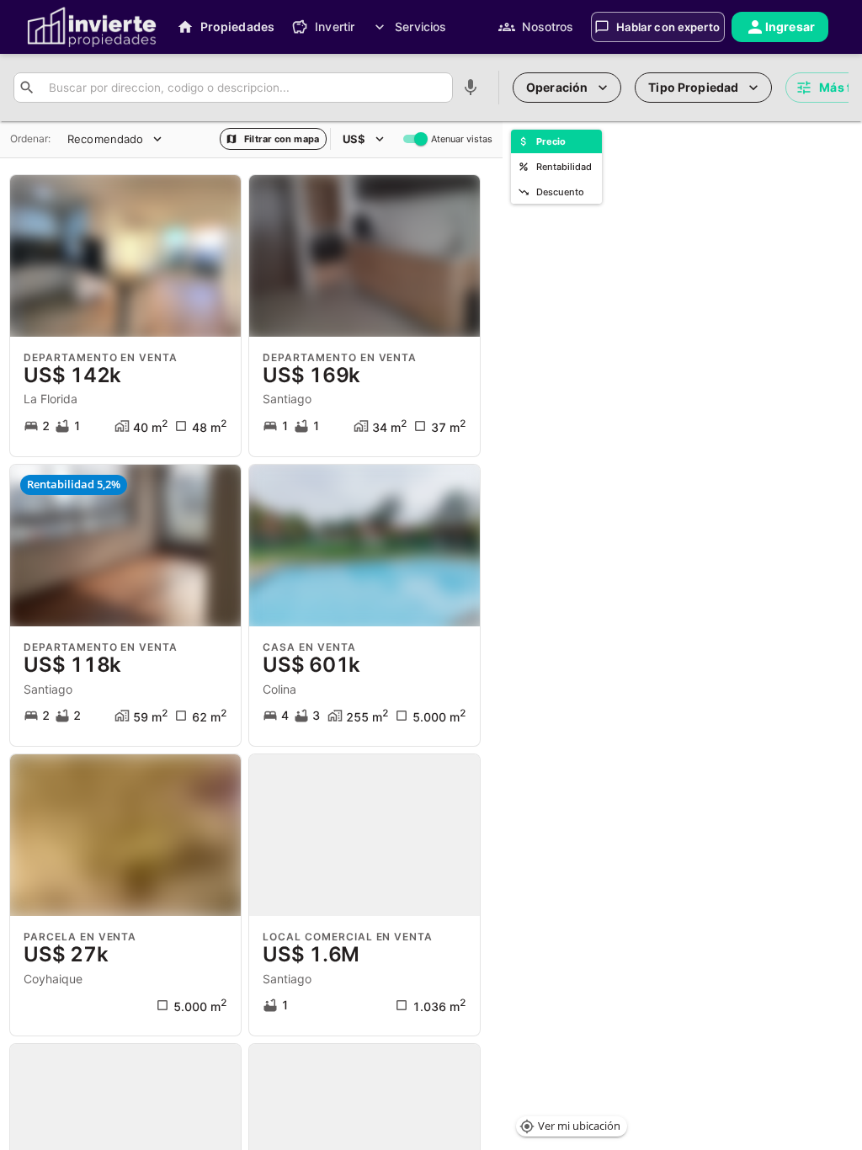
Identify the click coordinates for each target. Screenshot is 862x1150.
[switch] (421, 139)
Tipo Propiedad (693, 87)
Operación (557, 87)
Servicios (420, 26)
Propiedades (237, 26)
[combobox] (243, 87)
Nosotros (547, 26)
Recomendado (105, 139)
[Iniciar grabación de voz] (470, 87)
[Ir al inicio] (92, 27)
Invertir (334, 26)
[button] (571, 1126)
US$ (354, 139)
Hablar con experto (668, 27)
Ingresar (790, 26)
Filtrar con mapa (281, 139)
